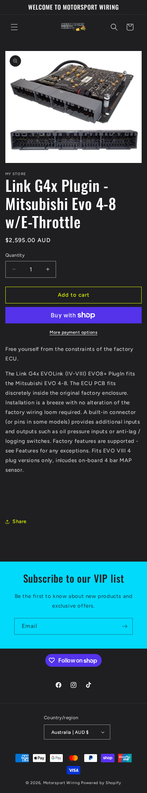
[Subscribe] (124, 626)
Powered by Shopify (101, 783)
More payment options (73, 332)
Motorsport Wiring (61, 783)
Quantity (15, 255)
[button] (14, 27)
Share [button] (19, 521)
